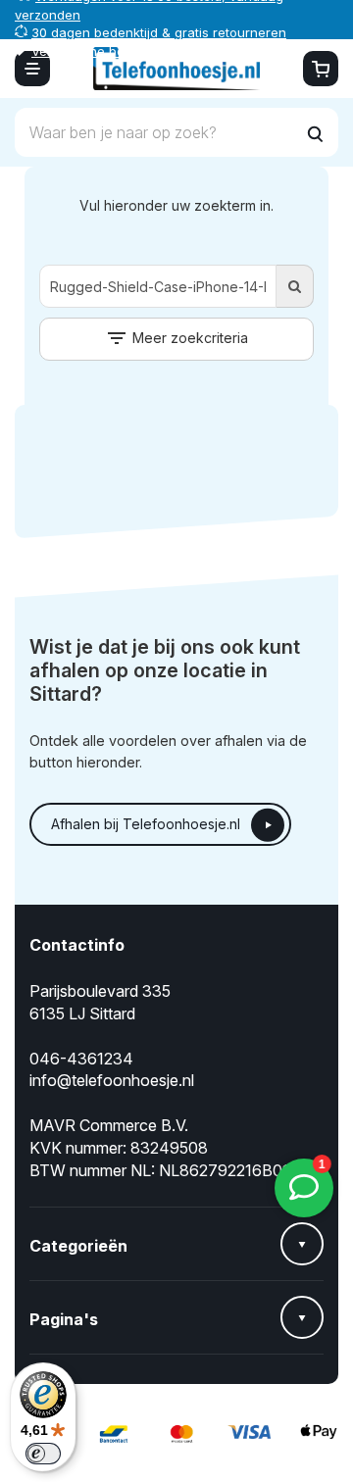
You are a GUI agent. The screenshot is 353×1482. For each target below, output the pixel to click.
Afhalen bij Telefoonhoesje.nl (145, 823)
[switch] (43, 1453)
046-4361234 (81, 1058)
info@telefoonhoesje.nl (111, 1080)
